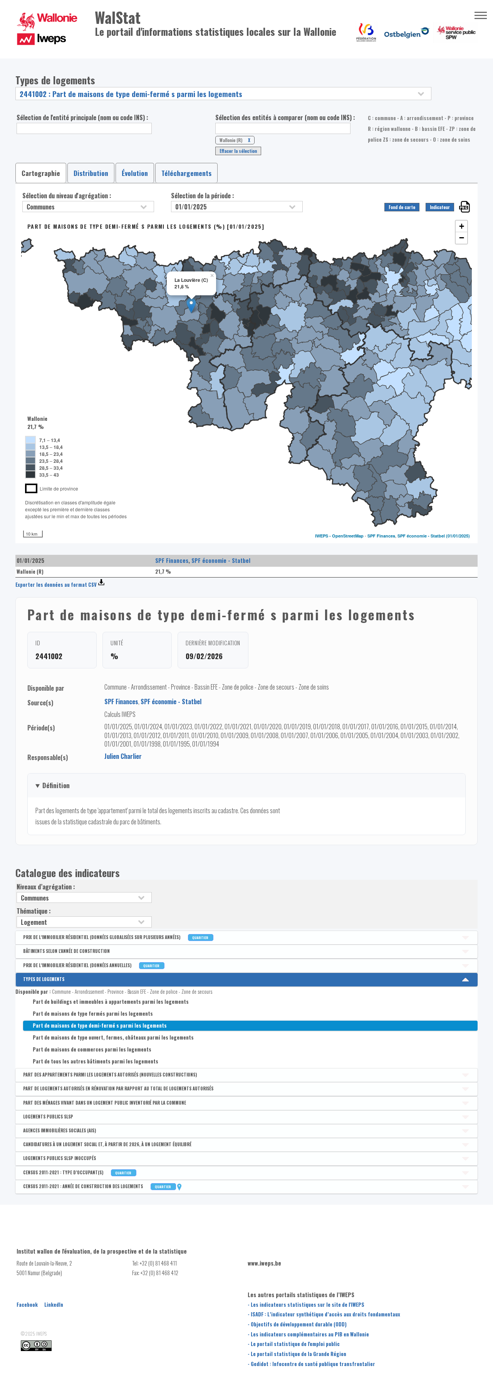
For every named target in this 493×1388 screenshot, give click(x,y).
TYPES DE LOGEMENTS (43, 979)
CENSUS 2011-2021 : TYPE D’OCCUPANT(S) (77, 1172)
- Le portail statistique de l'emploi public (294, 1344)
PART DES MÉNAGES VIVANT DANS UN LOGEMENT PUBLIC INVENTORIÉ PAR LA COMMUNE (104, 1103)
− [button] (461, 238)
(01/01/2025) (458, 536)
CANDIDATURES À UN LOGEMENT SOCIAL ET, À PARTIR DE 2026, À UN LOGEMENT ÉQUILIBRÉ (107, 1144)
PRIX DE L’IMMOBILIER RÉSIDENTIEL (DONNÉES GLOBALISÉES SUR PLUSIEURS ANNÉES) (116, 937)
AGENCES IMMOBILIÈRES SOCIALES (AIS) (59, 1130)
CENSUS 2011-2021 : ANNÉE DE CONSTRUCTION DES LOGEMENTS (97, 1186)
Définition (56, 785)
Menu (480, 15)
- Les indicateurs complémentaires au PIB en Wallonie (308, 1334)
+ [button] (461, 226)
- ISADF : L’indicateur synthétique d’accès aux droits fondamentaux (324, 1314)
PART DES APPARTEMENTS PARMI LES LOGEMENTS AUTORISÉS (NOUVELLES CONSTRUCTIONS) (110, 1075)
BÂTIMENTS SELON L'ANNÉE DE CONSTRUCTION (66, 951)
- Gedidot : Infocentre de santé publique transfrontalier (311, 1364)
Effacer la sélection (238, 151)
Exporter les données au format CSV (56, 584)
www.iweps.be (264, 1263)
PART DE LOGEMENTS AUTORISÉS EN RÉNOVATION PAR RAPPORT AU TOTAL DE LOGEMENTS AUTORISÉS (118, 1088)
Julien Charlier (123, 756)
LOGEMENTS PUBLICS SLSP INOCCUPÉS (59, 1158)
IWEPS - (323, 536)
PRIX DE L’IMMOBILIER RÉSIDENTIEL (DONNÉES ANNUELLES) (91, 965)
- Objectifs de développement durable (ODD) (297, 1324)
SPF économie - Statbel (421, 536)
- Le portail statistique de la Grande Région (297, 1354)
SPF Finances (381, 536)
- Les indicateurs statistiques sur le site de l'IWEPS (306, 1304)
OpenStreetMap (348, 536)
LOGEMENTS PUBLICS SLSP (48, 1116)
